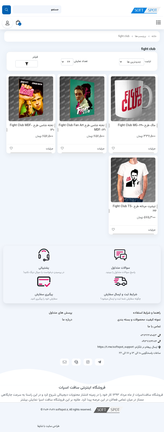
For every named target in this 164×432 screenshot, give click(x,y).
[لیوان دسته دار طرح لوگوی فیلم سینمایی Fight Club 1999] (133, 98)
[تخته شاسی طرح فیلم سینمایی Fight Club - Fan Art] (81, 98)
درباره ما (67, 319)
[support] (76, 362)
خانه (154, 36)
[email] (64, 362)
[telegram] (99, 362)
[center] (6, 9)
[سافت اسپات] (108, 409)
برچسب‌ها (140, 36)
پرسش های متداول (60, 313)
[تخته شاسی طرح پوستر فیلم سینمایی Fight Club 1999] (30, 98)
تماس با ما (154, 326)
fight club (123, 36)
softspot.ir (62, 409)
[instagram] (87, 362)
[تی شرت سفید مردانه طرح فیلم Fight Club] (133, 179)
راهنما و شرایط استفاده (147, 313)
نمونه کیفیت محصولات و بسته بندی (139, 319)
